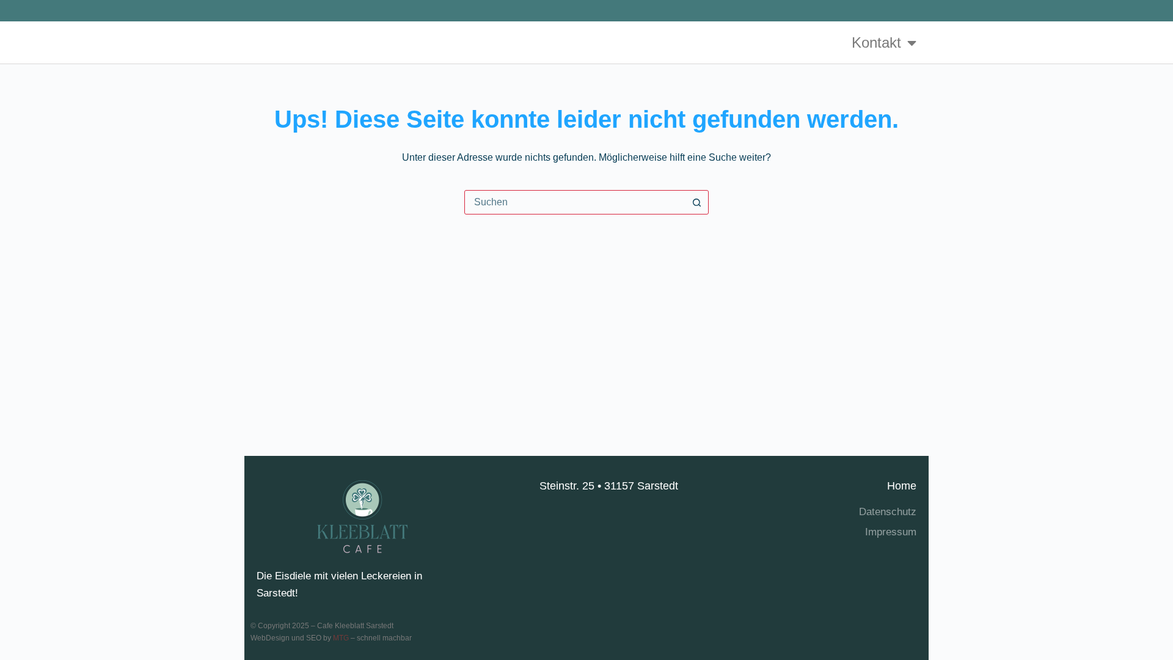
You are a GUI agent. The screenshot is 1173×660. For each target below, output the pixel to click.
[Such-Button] (696, 202)
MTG (341, 638)
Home (901, 486)
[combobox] (575, 202)
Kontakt (876, 42)
